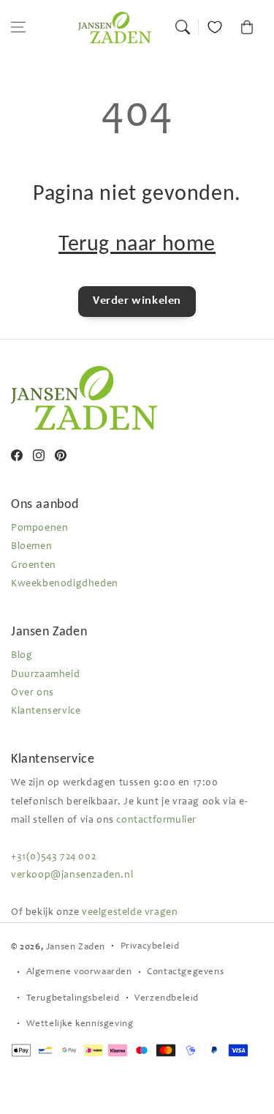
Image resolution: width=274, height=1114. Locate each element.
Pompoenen (39, 528)
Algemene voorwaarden (79, 972)
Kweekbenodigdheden (64, 584)
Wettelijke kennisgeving (80, 1024)
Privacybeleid (150, 947)
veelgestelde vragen (130, 913)
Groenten (33, 566)
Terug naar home (137, 242)
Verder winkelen (137, 301)
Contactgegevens (185, 972)
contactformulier (156, 820)
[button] (18, 27)
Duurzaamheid (45, 675)
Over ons (32, 693)
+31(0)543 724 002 (53, 857)
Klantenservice (45, 711)
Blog (21, 656)
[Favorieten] (215, 27)
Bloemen (31, 547)
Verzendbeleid (166, 998)
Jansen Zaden (75, 947)
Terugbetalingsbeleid (73, 998)
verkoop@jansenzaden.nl (72, 875)
